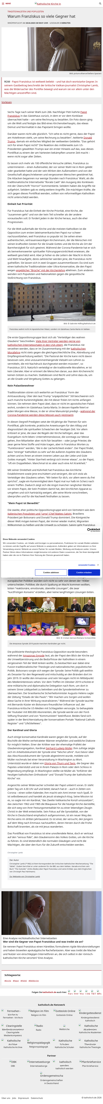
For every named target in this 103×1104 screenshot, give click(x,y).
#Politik (24, 981)
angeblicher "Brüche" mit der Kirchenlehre (40, 270)
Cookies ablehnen (51, 572)
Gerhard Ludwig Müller (59, 748)
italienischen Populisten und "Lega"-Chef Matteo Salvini (39, 513)
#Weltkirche (34, 981)
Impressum (23, 1098)
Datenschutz (37, 1098)
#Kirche (8, 981)
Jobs (14, 1098)
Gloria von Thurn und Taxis (59, 763)
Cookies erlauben (84, 572)
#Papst (16, 981)
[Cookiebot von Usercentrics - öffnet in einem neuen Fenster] (89, 530)
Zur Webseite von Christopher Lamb (25, 876)
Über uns (6, 1098)
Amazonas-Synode (33, 655)
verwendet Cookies (86, 565)
